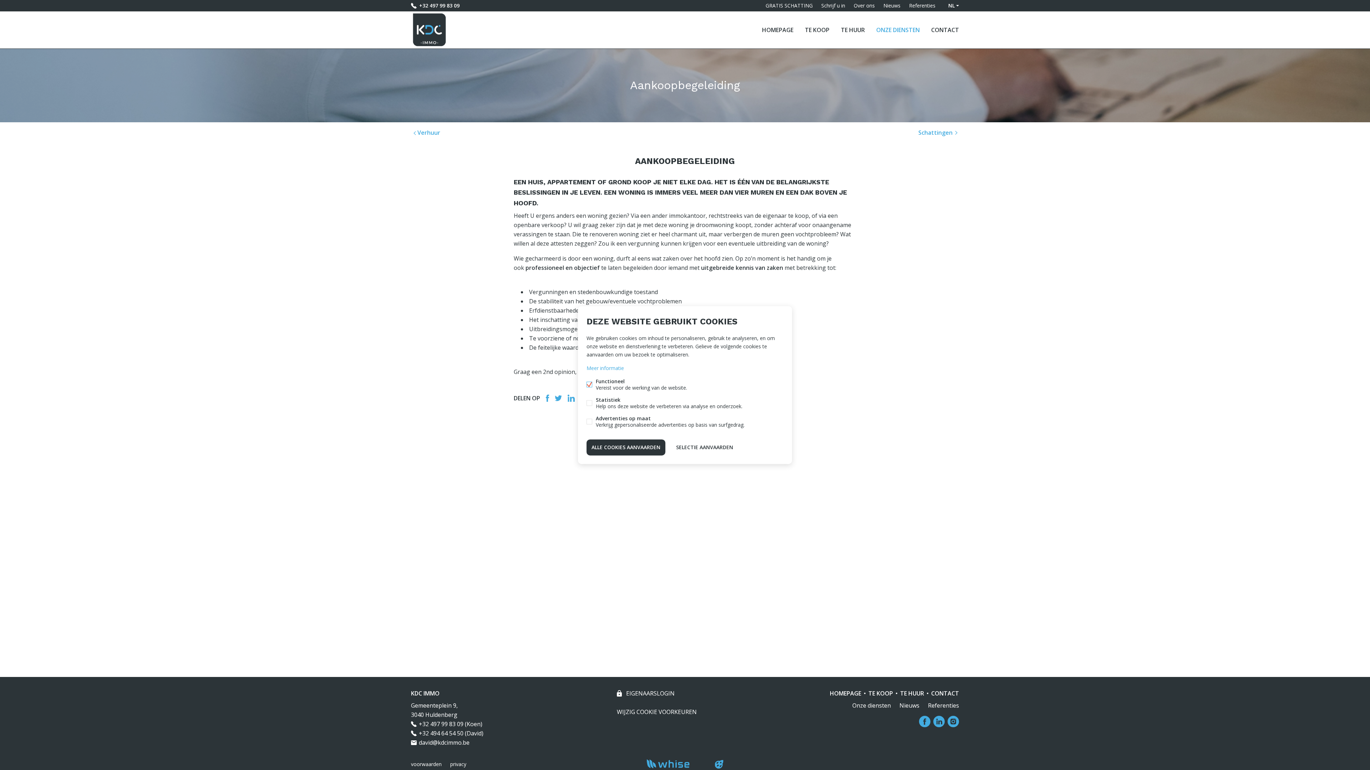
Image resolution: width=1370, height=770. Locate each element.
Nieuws (891, 5)
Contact (945, 30)
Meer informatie (605, 368)
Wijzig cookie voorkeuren (657, 712)
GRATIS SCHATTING (789, 5)
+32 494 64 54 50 (441, 733)
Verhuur (428, 133)
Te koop (817, 30)
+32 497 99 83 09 (439, 5)
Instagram (953, 721)
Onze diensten (898, 30)
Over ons (864, 5)
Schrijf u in (833, 5)
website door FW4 (719, 764)
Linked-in (571, 398)
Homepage (777, 30)
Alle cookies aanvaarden (626, 447)
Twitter (558, 398)
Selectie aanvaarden (704, 447)
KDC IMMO (425, 693)
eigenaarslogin (650, 693)
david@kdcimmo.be (444, 742)
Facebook (547, 398)
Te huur (853, 30)
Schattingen (936, 133)
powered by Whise (676, 763)
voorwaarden (426, 764)
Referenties (922, 5)
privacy (458, 764)
